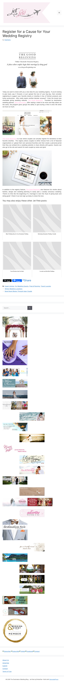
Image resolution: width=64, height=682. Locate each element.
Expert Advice (9, 286)
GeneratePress (53, 679)
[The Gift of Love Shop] (32, 579)
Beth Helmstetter (20, 102)
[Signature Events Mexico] (32, 416)
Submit (4, 666)
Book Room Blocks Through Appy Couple (18, 291)
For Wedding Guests (21, 286)
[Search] (29, 308)
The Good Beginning (35, 100)
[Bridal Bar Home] (32, 547)
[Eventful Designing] (32, 569)
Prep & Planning (34, 286)
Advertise (5, 663)
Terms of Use (7, 671)
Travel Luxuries (46, 286)
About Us (5, 660)
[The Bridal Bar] (15, 502)
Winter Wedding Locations (13, 289)
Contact (5, 668)
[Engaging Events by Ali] (32, 589)
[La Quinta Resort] (40, 506)
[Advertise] (32, 513)
